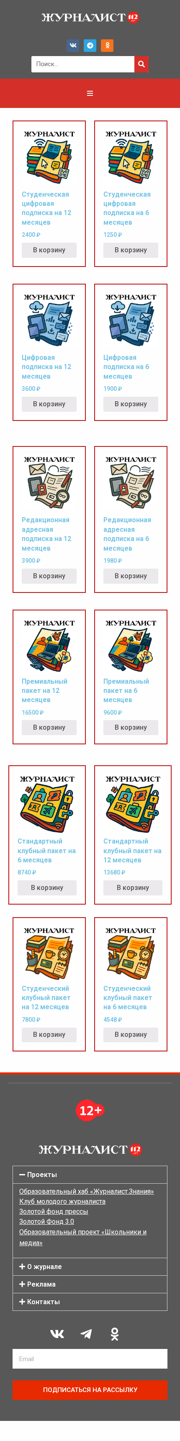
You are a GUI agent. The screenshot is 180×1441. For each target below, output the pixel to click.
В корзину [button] (49, 250)
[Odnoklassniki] (107, 45)
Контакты (43, 1302)
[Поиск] (141, 64)
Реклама (41, 1284)
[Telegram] (90, 45)
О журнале (44, 1267)
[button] (90, 1174)
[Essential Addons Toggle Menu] (90, 93)
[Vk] (73, 45)
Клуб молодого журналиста (62, 1201)
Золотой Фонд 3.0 (46, 1222)
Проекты (42, 1175)
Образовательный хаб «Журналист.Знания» (86, 1191)
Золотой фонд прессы (53, 1211)
